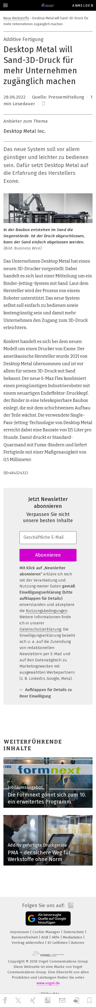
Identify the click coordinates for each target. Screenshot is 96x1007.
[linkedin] (48, 1000)
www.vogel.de (48, 983)
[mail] (63, 1000)
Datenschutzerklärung (40, 629)
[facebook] (5, 1000)
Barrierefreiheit (25, 937)
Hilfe (56, 937)
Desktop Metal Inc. (24, 131)
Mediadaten (73, 937)
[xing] (33, 1000)
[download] (76, 1000)
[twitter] (19, 1000)
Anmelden (82, 5)
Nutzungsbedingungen (46, 610)
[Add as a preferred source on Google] (48, 918)
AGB (45, 937)
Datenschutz (74, 932)
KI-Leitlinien (58, 942)
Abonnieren (48, 555)
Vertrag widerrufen (28, 942)
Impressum (20, 932)
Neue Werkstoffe (16, 18)
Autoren (77, 942)
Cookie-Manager (47, 932)
